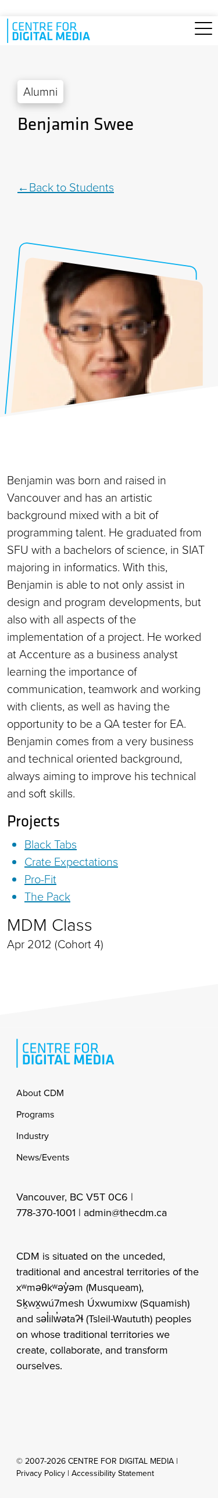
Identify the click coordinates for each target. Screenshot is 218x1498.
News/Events (42, 1157)
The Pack (47, 896)
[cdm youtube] (101, 1397)
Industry (32, 1135)
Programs (35, 1114)
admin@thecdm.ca (125, 1212)
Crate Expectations (71, 861)
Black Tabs (50, 844)
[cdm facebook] (50, 1397)
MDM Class (49, 925)
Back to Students (71, 187)
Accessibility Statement (113, 1473)
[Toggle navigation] (203, 35)
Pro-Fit (40, 879)
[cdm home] (50, 30)
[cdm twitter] (75, 1397)
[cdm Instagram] (24, 1397)
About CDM (40, 1093)
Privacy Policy (40, 1473)
